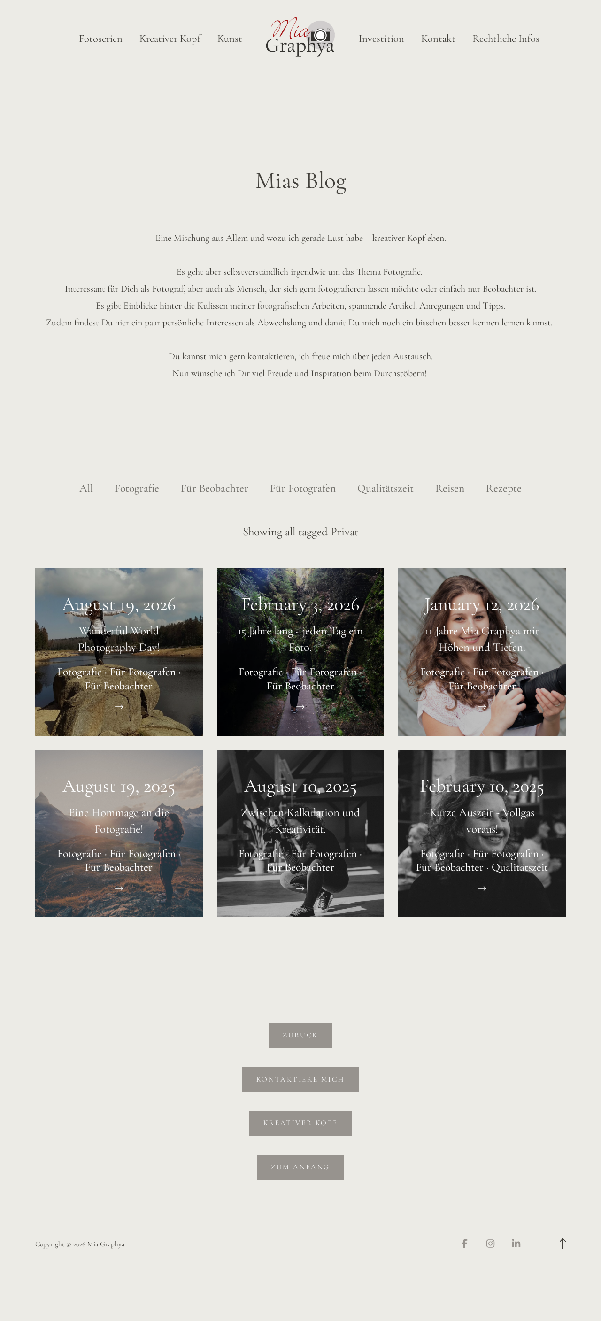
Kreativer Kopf (169, 38)
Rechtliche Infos (505, 38)
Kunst (229, 38)
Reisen (449, 488)
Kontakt (438, 38)
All (86, 488)
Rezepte (504, 488)
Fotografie (137, 488)
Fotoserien (101, 38)
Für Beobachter (214, 488)
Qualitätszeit (385, 488)
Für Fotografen (303, 488)
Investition (381, 38)
